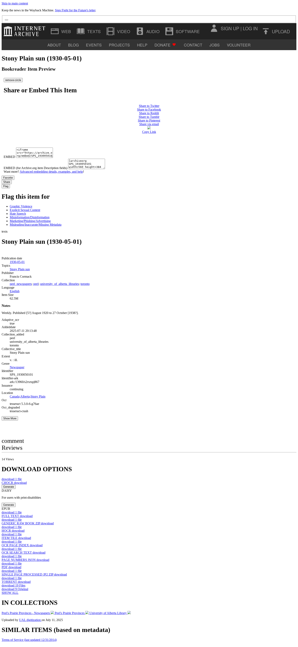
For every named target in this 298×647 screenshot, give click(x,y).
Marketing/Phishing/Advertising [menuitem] (30, 221)
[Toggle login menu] (214, 28)
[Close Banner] (6, 19)
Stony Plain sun (20, 269)
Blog (73, 44)
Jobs (214, 44)
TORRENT (16, 581)
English (14, 291)
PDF (11, 567)
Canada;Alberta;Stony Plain (27, 396)
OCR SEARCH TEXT (23, 552)
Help (142, 44)
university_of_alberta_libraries (59, 284)
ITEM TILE (16, 538)
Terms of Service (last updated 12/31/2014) (29, 640)
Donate (162, 44)
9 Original (15, 589)
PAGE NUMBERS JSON (25, 560)
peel (36, 284)
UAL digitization (30, 620)
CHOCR (14, 482)
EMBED (9, 157)
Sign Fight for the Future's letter (75, 10)
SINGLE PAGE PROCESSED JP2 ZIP (34, 574)
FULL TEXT (17, 516)
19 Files (13, 585)
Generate (8, 486)
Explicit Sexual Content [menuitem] (25, 210)
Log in (250, 28)
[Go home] (25, 31)
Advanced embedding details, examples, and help (51, 171)
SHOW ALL (10, 592)
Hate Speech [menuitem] (18, 213)
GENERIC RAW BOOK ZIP (28, 523)
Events (94, 44)
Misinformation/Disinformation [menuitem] (29, 217)
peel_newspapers (21, 284)
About (54, 44)
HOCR (13, 530)
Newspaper (17, 367)
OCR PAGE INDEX (22, 545)
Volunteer (239, 44)
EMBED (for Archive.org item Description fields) (35, 168)
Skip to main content (15, 3)
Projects (119, 44)
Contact (193, 44)
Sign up (230, 28)
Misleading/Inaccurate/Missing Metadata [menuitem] (35, 224)
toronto (85, 284)
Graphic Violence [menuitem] (21, 206)
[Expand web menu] (61, 31)
